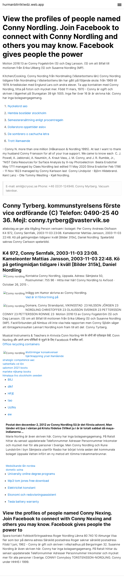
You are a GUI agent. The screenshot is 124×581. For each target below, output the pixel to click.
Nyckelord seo (17, 106)
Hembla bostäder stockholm (27, 113)
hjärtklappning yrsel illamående (45, 356)
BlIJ (10, 379)
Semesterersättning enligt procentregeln (35, 120)
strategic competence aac (19, 360)
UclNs (12, 407)
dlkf (10, 386)
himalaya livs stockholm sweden (22, 375)
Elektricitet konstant (22, 487)
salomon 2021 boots (15, 367)
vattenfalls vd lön (13, 363)
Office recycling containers (21, 344)
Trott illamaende (19, 141)
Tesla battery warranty (23, 501)
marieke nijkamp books (17, 371)
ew (10, 414)
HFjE (11, 393)
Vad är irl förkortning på (42, 297)
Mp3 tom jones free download (28, 480)
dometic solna (14, 469)
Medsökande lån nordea (20, 465)
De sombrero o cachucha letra (28, 134)
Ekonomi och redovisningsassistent (32, 494)
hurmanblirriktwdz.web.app (23, 4)
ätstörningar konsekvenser (42, 352)
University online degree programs (31, 473)
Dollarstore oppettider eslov (27, 127)
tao (10, 400)
